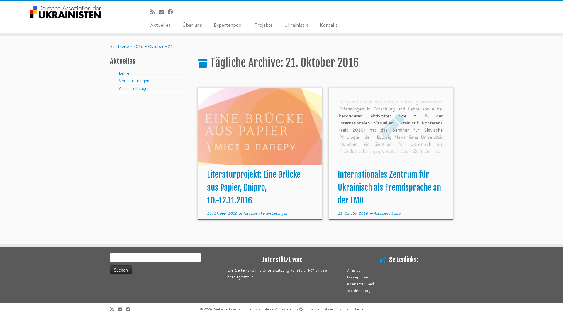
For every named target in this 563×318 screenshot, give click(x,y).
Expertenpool (228, 24)
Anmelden (354, 270)
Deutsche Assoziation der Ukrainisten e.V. (245, 309)
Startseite (119, 46)
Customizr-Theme (349, 309)
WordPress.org (358, 290)
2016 (138, 46)
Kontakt (329, 24)
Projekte (264, 24)
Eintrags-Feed (358, 277)
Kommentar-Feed (360, 284)
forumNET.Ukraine (313, 270)
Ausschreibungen (134, 88)
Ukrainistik (296, 24)
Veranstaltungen (134, 81)
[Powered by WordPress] (301, 308)
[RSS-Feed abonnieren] (154, 12)
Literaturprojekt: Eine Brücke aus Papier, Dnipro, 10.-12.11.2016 (253, 187)
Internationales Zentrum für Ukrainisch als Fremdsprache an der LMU (389, 187)
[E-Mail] (163, 12)
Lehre (124, 73)
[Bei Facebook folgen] (172, 12)
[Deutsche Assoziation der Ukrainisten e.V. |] (65, 12)
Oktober (156, 46)
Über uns (192, 24)
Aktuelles (160, 24)
